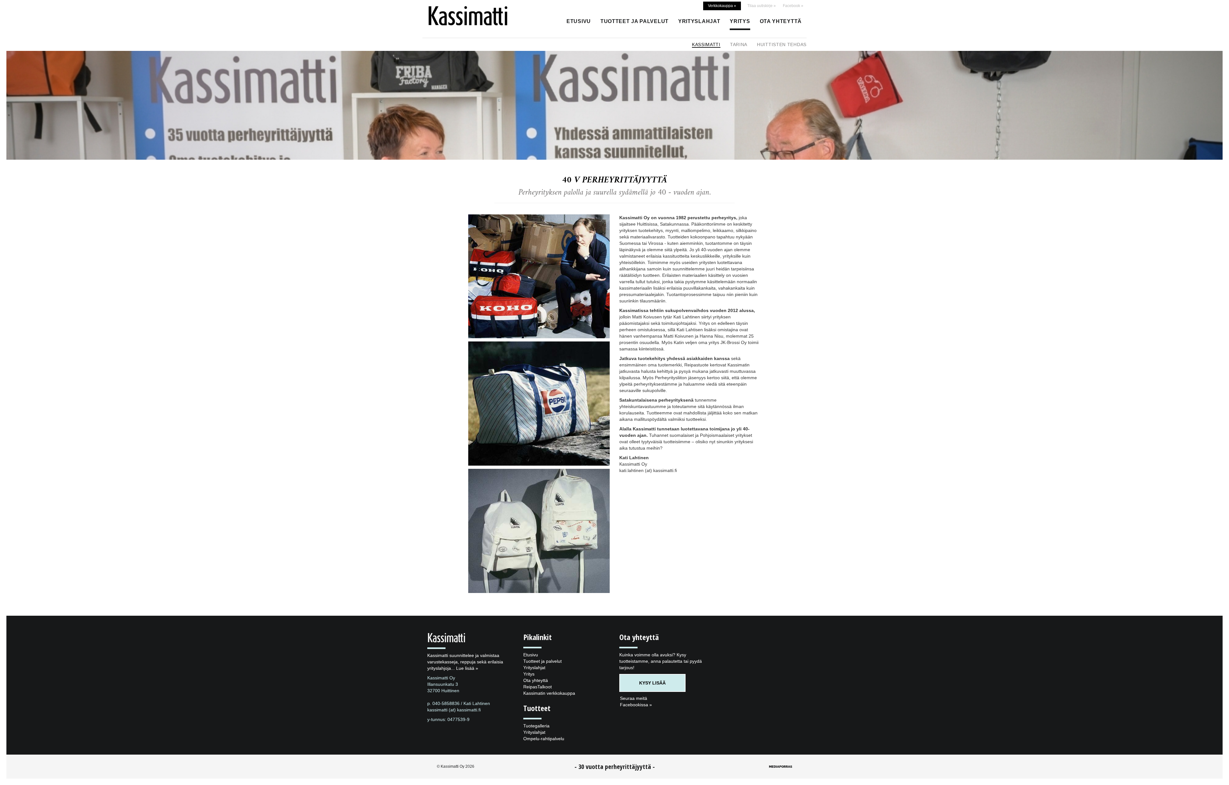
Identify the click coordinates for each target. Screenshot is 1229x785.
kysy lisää (652, 682)
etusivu (578, 21)
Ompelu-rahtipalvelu (543, 738)
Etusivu (530, 654)
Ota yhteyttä (781, 21)
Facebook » (793, 6)
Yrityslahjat (699, 21)
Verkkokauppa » (722, 6)
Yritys (740, 21)
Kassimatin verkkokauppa (549, 693)
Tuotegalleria (536, 725)
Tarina (738, 44)
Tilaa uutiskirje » (761, 6)
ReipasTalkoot (537, 686)
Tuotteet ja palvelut (634, 21)
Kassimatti (706, 44)
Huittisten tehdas (782, 44)
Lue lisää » (467, 668)
